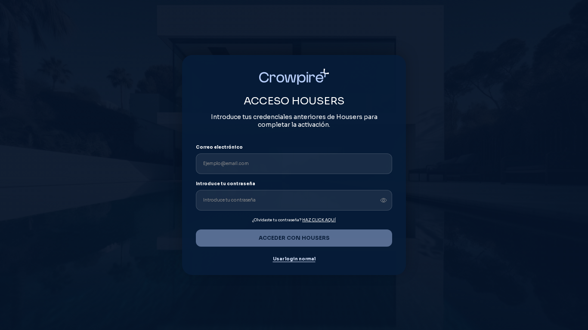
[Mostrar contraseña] (383, 200)
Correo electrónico (219, 147)
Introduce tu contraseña (225, 183)
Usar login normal (294, 259)
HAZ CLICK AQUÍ (319, 220)
